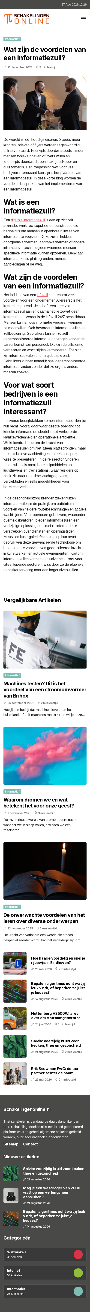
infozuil (42, 295)
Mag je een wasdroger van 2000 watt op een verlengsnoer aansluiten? (51, 1192)
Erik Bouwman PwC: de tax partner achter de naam (54, 1070)
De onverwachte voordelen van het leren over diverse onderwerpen (44, 918)
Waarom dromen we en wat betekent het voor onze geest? (38, 803)
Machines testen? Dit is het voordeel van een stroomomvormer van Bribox (44, 690)
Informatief (12, 39)
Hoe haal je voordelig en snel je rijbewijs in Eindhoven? (58, 960)
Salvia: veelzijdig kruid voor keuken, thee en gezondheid (56, 1043)
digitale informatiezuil (28, 220)
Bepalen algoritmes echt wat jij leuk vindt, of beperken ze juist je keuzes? (58, 988)
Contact (30, 1144)
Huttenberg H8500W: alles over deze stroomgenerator (55, 1015)
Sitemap (10, 1144)
